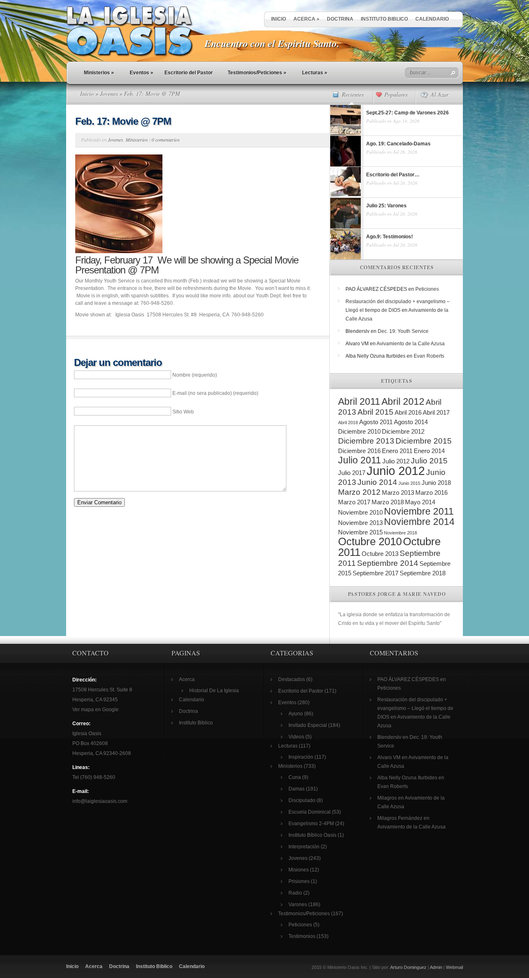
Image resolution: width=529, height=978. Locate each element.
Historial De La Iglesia (214, 690)
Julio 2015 (429, 460)
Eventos (141, 73)
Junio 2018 (436, 482)
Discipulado (301, 800)
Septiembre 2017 (375, 573)
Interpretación (303, 847)
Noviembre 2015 (360, 532)
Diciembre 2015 (424, 441)
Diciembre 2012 (403, 431)
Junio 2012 (396, 470)
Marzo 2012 (359, 492)
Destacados (291, 679)
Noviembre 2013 (360, 522)
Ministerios (99, 73)
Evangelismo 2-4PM (311, 823)
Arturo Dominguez (408, 967)
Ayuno (295, 714)
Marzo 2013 (398, 492)
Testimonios (301, 936)
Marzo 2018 (388, 502)
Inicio (278, 19)
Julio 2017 (351, 472)
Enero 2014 (429, 450)
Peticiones (427, 289)
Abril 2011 (359, 401)
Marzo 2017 (354, 502)
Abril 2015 (375, 412)
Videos (296, 737)
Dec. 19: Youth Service (403, 331)
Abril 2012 (402, 401)
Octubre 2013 (380, 553)
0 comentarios (166, 139)
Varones (297, 904)
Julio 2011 (359, 460)
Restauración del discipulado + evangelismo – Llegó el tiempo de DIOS (415, 708)
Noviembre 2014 (419, 521)
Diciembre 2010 (359, 431)
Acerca (306, 19)
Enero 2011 (397, 450)
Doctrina (340, 19)
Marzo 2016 (431, 492)
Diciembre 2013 (366, 441)
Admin (436, 967)
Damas (296, 789)
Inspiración (300, 757)
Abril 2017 (436, 412)
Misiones (298, 870)
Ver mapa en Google (95, 709)
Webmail (454, 967)
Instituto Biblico (384, 19)
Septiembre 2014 (387, 563)
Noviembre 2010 (360, 512)
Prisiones (299, 881)
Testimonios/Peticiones (257, 73)
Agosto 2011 (376, 421)
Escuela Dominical (309, 812)
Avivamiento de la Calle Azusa (410, 344)
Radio (295, 893)
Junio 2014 (377, 482)
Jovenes (109, 93)
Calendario (432, 19)
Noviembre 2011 (419, 511)
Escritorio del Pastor (188, 73)
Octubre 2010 (370, 541)
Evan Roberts (429, 356)
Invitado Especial (307, 725)
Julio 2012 (396, 461)
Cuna (294, 777)
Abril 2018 (348, 422)
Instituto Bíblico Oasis (312, 835)
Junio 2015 (409, 483)
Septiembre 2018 (423, 573)
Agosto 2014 (411, 421)
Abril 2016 (408, 412)
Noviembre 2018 (400, 532)
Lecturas (314, 73)
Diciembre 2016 (359, 450)
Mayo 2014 (420, 502)
